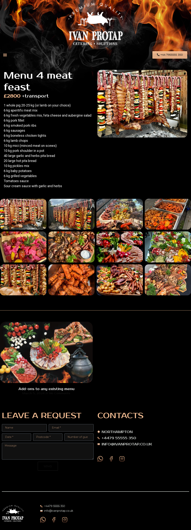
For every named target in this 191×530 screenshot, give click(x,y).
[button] (5, 55)
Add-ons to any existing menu (46, 389)
